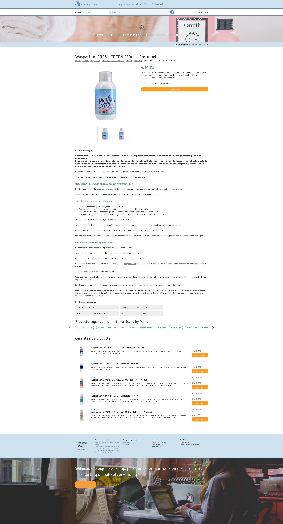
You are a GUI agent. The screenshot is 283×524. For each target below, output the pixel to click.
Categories (79, 12)
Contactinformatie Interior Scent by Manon (107, 446)
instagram (126, 444)
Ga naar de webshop (175, 89)
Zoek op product (115, 12)
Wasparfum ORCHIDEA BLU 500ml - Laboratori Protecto (117, 347)
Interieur (129, 61)
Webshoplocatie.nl (82, 61)
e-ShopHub (158, 3)
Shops (88, 12)
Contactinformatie (181, 45)
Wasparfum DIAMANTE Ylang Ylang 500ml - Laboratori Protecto (121, 412)
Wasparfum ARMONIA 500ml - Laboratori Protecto (115, 395)
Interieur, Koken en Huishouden (113, 61)
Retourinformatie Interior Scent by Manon (107, 450)
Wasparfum (138, 61)
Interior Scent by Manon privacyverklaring (107, 448)
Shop (205, 45)
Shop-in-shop (95, 61)
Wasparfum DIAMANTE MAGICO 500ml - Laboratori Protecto (120, 379)
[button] (105, 95)
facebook (126, 442)
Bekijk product (199, 355)
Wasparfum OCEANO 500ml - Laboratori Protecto (114, 363)
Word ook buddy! (85, 484)
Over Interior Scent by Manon (103, 452)
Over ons (196, 45)
